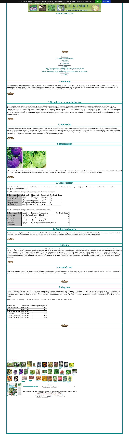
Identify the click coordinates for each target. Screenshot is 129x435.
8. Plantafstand (64, 73)
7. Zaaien (64, 66)
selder (28, 368)
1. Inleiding (64, 57)
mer (7, 375)
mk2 (66, 367)
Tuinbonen (23, 367)
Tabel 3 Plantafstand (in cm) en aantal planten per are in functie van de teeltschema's (64, 71)
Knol (73, 373)
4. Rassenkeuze (64, 61)
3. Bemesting (64, 60)
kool (60, 368)
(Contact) (49, 396)
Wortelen (34, 366)
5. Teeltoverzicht (64, 63)
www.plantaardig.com (64, 13)
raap (30, 381)
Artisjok (55, 367)
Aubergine (16, 367)
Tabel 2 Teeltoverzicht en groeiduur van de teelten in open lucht (64, 69)
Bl (64, 367)
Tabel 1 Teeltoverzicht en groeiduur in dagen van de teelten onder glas (64, 68)
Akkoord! (98, 1)
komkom (8, 374)
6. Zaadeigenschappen (64, 65)
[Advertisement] (64, 15)
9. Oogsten (64, 74)
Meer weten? (106, 1)
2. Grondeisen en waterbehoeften (64, 58)
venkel (73, 374)
